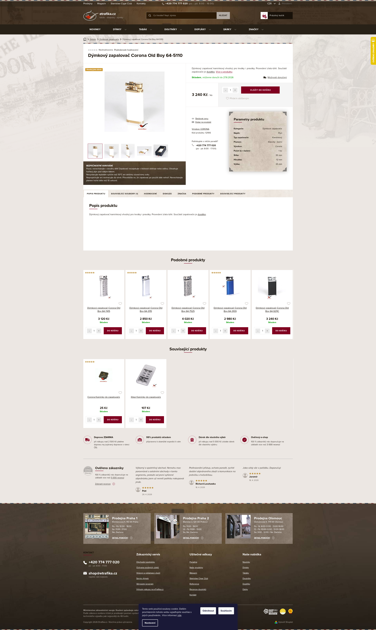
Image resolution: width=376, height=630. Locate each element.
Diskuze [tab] (167, 194)
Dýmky (246, 567)
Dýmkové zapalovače (272, 128)
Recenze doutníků (198, 589)
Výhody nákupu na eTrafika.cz (150, 589)
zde (179, 615)
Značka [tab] (182, 194)
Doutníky (247, 578)
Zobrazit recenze (103, 484)
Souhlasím (226, 610)
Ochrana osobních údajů (147, 567)
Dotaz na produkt (203, 122)
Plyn (280, 133)
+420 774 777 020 (206, 145)
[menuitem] (95, 29)
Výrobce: (200, 129)
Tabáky (246, 573)
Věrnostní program (144, 584)
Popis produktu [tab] (96, 194)
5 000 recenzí (117, 477)
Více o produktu (224, 71)
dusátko (211, 71)
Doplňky (246, 584)
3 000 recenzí (273, 444)
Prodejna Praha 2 (196, 518)
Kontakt (193, 595)
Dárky (245, 589)
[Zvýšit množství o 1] (235, 90)
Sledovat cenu (201, 118)
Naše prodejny (196, 567)
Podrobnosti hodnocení (126, 49)
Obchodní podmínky (145, 562)
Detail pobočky (120, 538)
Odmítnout (208, 610)
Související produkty (232, 194)
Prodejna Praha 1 (124, 518)
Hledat (223, 15)
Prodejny (87, 3)
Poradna (193, 562)
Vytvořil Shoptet (285, 622)
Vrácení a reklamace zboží (148, 573)
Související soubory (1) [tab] (124, 194)
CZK (269, 3)
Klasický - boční (275, 142)
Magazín (101, 3)
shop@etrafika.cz (103, 573)
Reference (194, 584)
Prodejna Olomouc (268, 518)
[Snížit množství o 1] (225, 90)
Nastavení (150, 622)
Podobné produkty (203, 194)
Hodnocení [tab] (150, 194)
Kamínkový (277, 137)
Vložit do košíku (260, 90)
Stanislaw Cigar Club (121, 3)
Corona (278, 146)
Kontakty (141, 3)
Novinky (246, 562)
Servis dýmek (142, 578)
